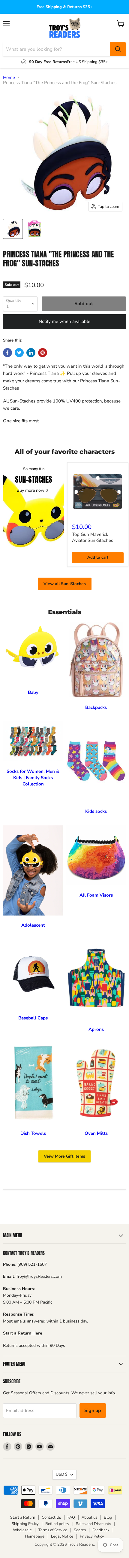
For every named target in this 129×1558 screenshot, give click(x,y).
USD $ (62, 1474)
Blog (108, 1517)
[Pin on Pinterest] (42, 352)
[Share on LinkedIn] (30, 352)
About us (89, 1517)
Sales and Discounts (93, 1523)
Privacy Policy (92, 1536)
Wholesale (22, 1530)
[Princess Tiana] (12, 228)
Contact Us (51, 1517)
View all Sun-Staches (65, 584)
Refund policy (57, 1523)
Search (80, 1530)
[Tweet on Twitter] (19, 352)
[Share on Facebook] (7, 352)
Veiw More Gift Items (64, 1156)
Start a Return (22, 1517)
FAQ (71, 1517)
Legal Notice (62, 1536)
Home (9, 77)
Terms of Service (52, 1530)
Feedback (101, 1530)
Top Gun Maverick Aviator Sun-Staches (92, 537)
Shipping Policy (25, 1523)
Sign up (92, 1410)
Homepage (34, 1536)
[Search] (118, 49)
